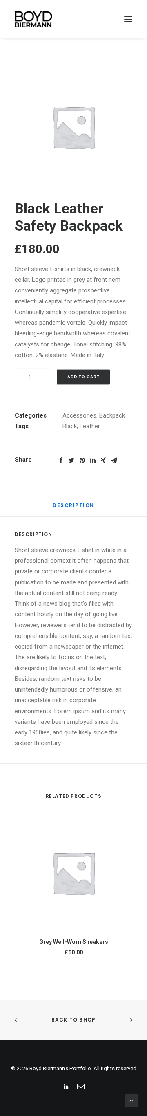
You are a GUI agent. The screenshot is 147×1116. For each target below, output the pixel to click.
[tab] (73, 508)
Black (69, 426)
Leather (90, 426)
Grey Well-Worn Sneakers (73, 942)
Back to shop (73, 1019)
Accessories (79, 415)
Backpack (112, 415)
